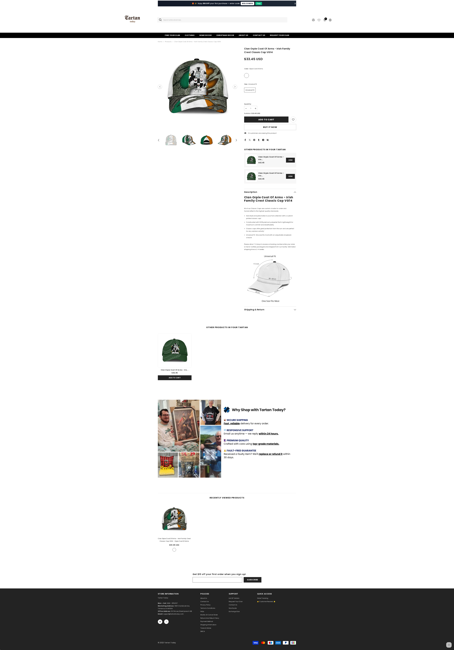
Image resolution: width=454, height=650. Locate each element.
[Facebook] (245, 140)
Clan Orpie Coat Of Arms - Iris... (271, 158)
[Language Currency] (330, 19)
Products (168, 42)
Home (160, 42)
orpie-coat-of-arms (174, 549)
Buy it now (270, 127)
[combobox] (224, 19)
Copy (259, 3)
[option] (197, 86)
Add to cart (266, 119)
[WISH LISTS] (319, 20)
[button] (160, 87)
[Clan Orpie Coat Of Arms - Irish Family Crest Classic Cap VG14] (174, 519)
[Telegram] (263, 140)
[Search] (222, 19)
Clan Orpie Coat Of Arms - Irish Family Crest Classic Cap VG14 (174, 540)
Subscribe (252, 579)
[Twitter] (250, 140)
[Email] (268, 140)
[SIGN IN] (313, 19)
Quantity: (247, 104)
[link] (293, 120)
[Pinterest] (254, 140)
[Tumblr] (259, 140)
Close (295, 3)
